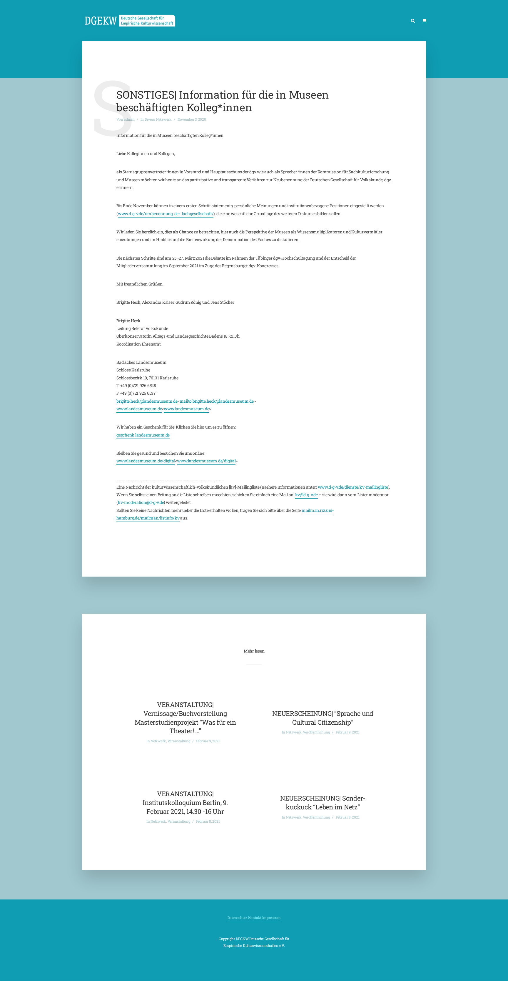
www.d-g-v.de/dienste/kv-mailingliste (353, 487)
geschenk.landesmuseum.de (143, 435)
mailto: (186, 401)
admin (129, 119)
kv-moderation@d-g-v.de (141, 502)
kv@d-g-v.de (306, 494)
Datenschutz (237, 917)
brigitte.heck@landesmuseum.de (147, 401)
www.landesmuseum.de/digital (145, 461)
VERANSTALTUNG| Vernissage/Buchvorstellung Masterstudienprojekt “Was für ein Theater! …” (185, 717)
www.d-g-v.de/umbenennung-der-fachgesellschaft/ (166, 213)
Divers (150, 119)
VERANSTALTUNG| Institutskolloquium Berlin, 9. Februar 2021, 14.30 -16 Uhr (185, 802)
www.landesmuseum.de (139, 408)
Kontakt (254, 917)
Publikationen (473, 21)
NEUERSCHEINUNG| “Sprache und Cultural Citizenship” (322, 717)
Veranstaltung (179, 740)
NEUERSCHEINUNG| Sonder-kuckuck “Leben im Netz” (322, 802)
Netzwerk (443, 21)
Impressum (271, 917)
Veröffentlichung (316, 732)
